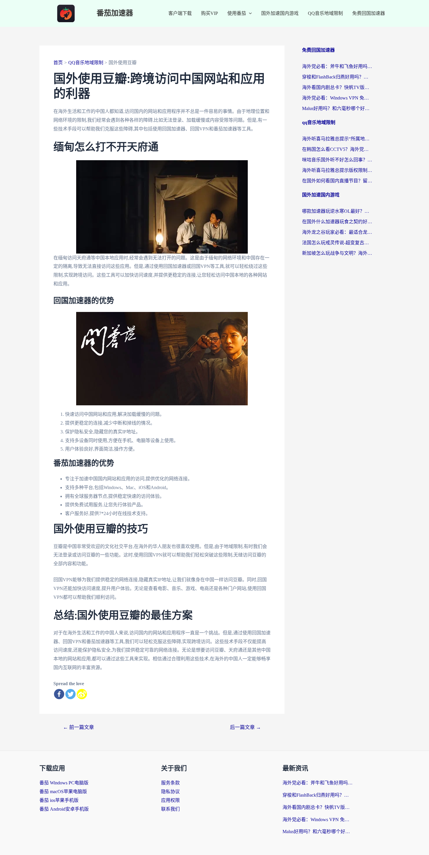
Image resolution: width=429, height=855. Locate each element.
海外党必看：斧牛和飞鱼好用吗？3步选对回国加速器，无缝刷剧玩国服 (337, 66)
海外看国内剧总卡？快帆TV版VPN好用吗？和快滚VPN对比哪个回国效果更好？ (337, 87)
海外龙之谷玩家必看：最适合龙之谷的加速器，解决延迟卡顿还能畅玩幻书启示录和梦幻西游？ (337, 232)
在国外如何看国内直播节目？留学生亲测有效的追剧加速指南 (337, 180)
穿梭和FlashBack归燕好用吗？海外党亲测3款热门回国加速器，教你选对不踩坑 (337, 76)
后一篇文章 (245, 727)
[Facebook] (59, 694)
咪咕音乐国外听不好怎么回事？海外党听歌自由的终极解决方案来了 (337, 159)
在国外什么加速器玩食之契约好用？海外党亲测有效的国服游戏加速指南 (337, 221)
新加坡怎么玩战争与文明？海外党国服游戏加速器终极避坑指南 (337, 253)
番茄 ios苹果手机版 (59, 800)
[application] (249, 13)
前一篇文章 (78, 727)
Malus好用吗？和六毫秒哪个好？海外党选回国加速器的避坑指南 (337, 108)
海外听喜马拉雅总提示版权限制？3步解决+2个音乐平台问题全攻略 (337, 170)
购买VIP (209, 13)
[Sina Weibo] (82, 694)
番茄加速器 (115, 13)
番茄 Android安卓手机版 (64, 809)
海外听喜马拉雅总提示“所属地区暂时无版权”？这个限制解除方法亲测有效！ (337, 138)
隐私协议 (170, 791)
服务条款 (170, 782)
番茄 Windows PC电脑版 (63, 782)
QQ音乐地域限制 (325, 13)
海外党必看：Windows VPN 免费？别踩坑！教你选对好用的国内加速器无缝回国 (337, 97)
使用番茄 (236, 13)
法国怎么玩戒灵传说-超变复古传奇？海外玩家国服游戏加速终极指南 (337, 242)
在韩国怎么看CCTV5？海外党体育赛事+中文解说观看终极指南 (337, 149)
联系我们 (170, 809)
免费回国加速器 (368, 13)
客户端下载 (180, 13)
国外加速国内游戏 (280, 13)
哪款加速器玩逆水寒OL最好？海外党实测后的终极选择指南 (337, 211)
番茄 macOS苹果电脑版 (63, 791)
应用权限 (170, 800)
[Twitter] (70, 694)
